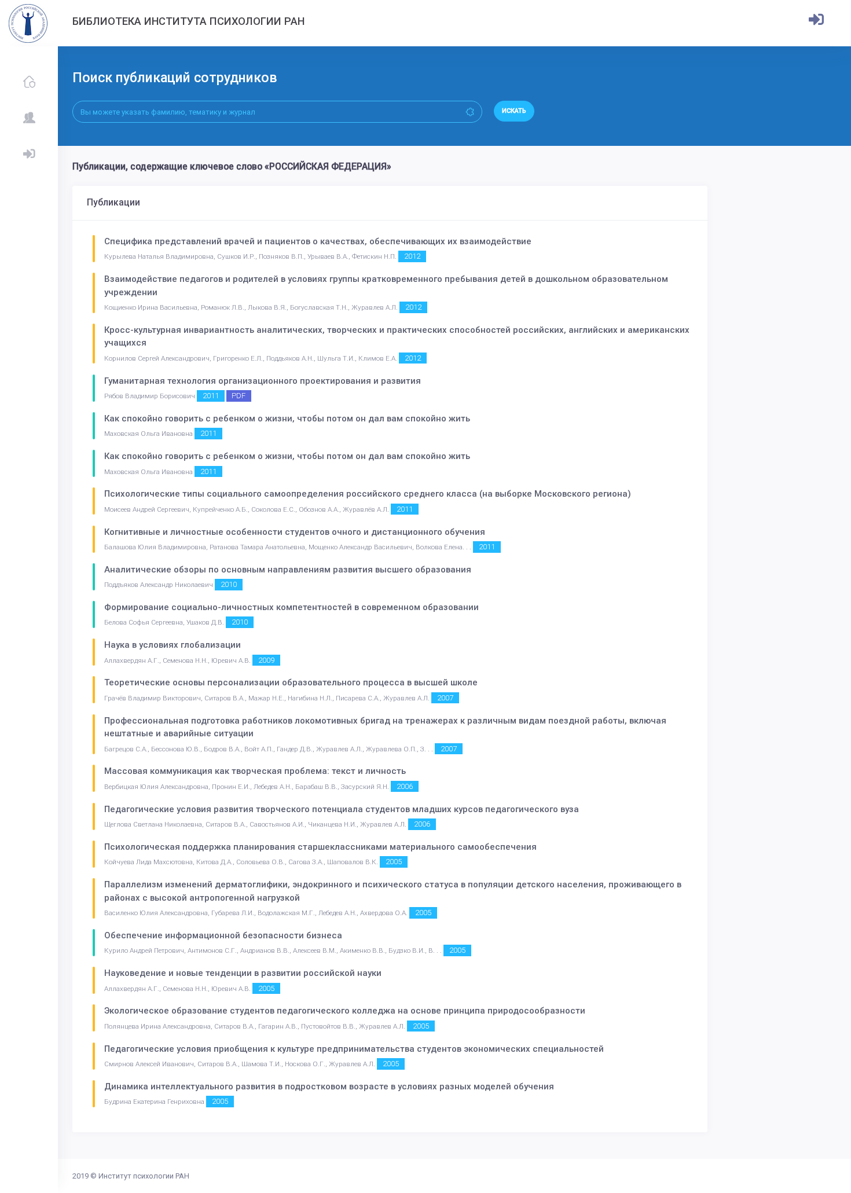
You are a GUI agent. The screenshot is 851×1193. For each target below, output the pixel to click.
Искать (514, 111)
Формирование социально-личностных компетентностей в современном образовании (291, 607)
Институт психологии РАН (143, 1176)
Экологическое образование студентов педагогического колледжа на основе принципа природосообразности (344, 1010)
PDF (238, 395)
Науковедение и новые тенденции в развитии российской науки (243, 973)
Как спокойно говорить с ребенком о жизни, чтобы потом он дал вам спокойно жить (287, 418)
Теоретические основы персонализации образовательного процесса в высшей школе (291, 682)
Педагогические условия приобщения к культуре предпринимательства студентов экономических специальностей (354, 1049)
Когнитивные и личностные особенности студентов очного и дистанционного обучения (294, 532)
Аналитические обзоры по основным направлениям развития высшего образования (287, 569)
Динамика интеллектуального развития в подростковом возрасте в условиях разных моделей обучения (329, 1086)
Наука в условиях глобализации (172, 645)
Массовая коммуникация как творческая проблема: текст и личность (255, 771)
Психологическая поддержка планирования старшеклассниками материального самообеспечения (320, 847)
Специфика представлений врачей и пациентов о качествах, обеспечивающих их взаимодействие (317, 241)
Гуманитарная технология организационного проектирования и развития (262, 381)
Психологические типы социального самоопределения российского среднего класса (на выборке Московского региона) (367, 494)
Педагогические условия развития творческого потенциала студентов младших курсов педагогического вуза (341, 809)
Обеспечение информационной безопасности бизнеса (223, 935)
